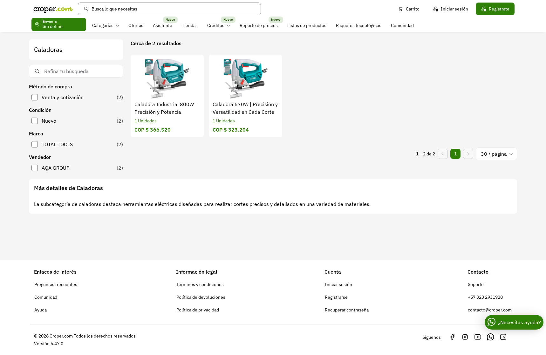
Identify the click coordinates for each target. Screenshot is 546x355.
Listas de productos (306, 25)
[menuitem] (105, 25)
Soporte (476, 284)
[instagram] (465, 337)
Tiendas (190, 25)
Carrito (413, 9)
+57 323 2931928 (485, 297)
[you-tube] (478, 337)
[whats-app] (490, 337)
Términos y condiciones (200, 284)
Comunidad (402, 25)
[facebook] (452, 337)
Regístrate (499, 9)
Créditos (215, 25)
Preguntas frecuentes (55, 284)
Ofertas (135, 25)
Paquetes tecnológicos (358, 25)
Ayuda (40, 310)
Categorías (102, 25)
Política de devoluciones (200, 297)
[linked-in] (503, 337)
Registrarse (336, 297)
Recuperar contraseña (347, 310)
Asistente (162, 25)
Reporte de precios (259, 25)
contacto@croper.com (490, 310)
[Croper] (53, 9)
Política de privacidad (197, 310)
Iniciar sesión (454, 9)
